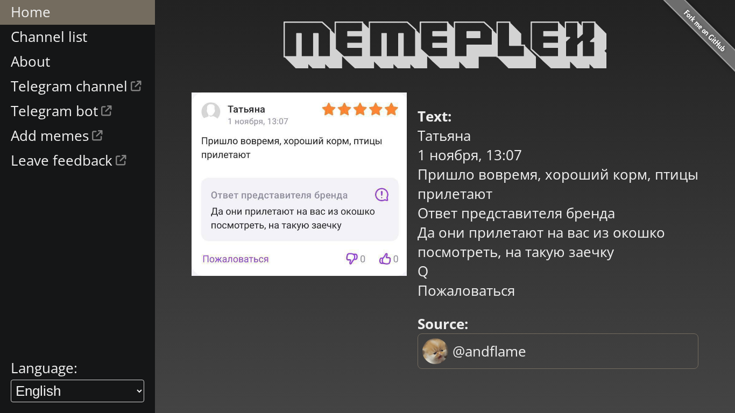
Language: (44, 368)
